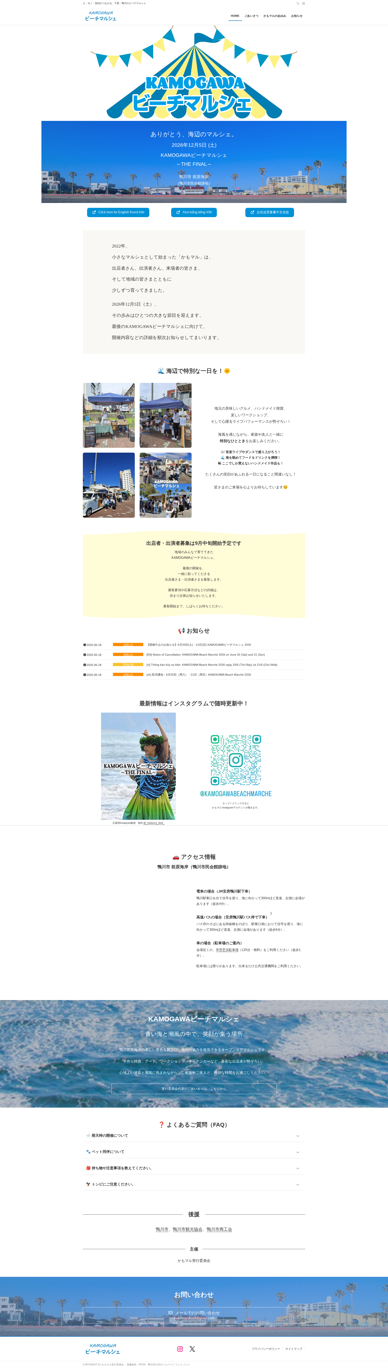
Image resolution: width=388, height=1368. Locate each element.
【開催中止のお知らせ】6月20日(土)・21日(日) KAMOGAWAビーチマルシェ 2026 (199, 644)
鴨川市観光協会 (187, 1229)
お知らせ (128, 644)
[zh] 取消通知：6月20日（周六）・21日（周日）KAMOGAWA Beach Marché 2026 (199, 674)
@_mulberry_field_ (153, 823)
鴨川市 (162, 1229)
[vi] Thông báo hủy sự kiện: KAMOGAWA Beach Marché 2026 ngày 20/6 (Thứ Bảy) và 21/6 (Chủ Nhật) (212, 664)
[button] (118, 212)
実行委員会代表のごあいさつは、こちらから (194, 1088)
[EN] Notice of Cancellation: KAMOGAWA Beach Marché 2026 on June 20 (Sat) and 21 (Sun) (206, 654)
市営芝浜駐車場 (227, 950)
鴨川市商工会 (219, 1229)
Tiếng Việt (128, 664)
